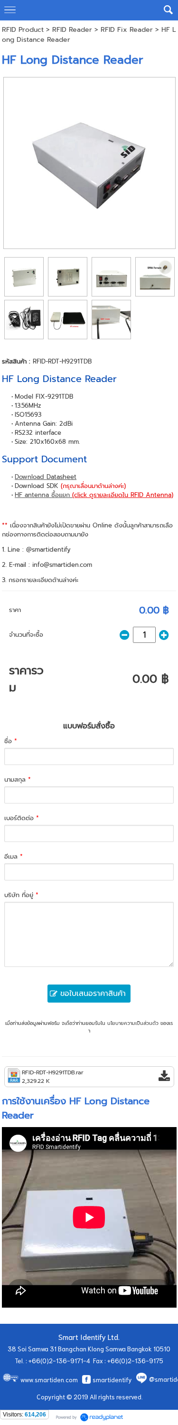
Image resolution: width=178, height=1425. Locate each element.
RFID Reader (72, 30)
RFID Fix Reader (127, 30)
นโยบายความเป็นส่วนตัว (133, 1023)
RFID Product (23, 30)
